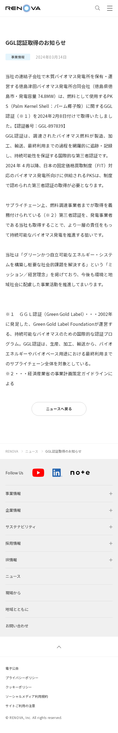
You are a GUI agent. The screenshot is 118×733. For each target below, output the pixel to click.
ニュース (31, 451)
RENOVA (11, 451)
